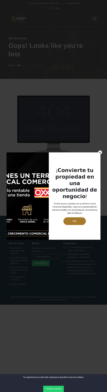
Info (75, 221)
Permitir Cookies (53, 389)
